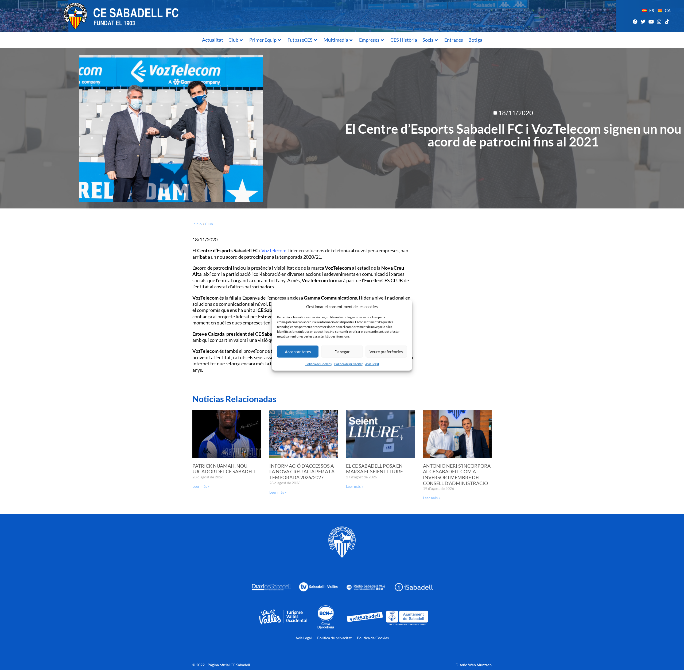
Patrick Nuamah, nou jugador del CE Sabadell (224, 469)
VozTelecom (273, 250)
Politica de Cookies (318, 364)
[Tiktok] (667, 21)
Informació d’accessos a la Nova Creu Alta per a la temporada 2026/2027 (302, 471)
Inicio (197, 224)
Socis (427, 40)
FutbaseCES (300, 40)
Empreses (369, 40)
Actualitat (212, 40)
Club (233, 40)
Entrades (453, 40)
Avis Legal (372, 364)
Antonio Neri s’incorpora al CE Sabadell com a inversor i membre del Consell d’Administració (457, 474)
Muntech (484, 665)
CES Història (403, 40)
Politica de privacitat (348, 364)
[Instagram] (659, 21)
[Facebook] (635, 21)
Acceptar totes (298, 351)
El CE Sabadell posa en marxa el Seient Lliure (374, 469)
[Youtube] (651, 21)
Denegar (342, 351)
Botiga (475, 40)
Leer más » (200, 486)
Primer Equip (263, 40)
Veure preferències (386, 351)
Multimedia (336, 40)
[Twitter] (643, 21)
